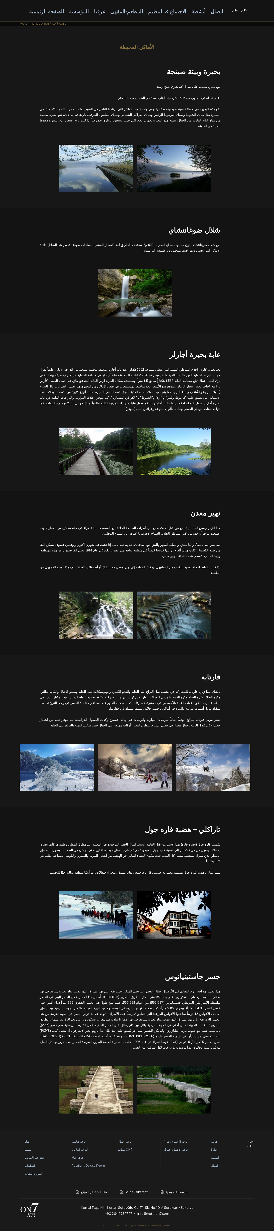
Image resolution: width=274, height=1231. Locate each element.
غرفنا (99, 11)
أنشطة (199, 11)
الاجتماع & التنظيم (167, 11)
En (236, 10)
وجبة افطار (124, 1141)
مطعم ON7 (125, 1149)
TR (251, 1146)
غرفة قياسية (78, 1141)
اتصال (217, 11)
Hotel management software (43, 23)
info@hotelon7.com (153, 1214)
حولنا (27, 1141)
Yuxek (167, 1225)
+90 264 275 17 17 (118, 1214)
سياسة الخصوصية (177, 1192)
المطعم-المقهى (126, 11)
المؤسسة (79, 11)
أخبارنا (214, 1149)
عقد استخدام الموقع (94, 1192)
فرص (214, 1141)
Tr (245, 10)
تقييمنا (27, 1149)
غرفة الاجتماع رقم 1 (176, 1141)
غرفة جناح (77, 1157)
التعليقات (29, 1165)
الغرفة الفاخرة (79, 1149)
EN (251, 1142)
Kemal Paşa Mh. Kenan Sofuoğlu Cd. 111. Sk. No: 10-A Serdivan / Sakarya (137, 1208)
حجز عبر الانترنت (34, 1157)
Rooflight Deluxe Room (88, 1165)
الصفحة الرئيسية (46, 11)
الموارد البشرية (33, 1173)
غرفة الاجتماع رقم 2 (176, 1149)
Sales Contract (136, 1192)
